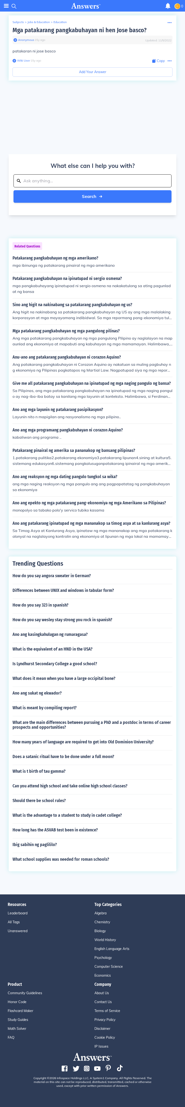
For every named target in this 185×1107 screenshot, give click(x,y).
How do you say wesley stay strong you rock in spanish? (62, 619)
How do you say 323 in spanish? (40, 605)
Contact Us (103, 1002)
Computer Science (108, 966)
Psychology (103, 957)
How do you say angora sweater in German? (52, 575)
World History (105, 940)
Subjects (18, 22)
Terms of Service (107, 1011)
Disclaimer (102, 1028)
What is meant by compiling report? (45, 707)
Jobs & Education (38, 22)
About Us (101, 993)
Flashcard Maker (20, 1011)
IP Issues (101, 1046)
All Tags (14, 922)
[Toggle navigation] (6, 6)
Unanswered (17, 931)
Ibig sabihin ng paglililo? (35, 844)
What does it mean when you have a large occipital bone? (64, 678)
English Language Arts (111, 949)
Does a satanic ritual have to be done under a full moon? (63, 756)
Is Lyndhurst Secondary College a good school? (55, 663)
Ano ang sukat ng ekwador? (37, 693)
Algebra (100, 913)
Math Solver (17, 1028)
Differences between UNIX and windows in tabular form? (63, 590)
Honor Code (17, 1002)
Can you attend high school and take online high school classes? (70, 786)
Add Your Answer (92, 72)
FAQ (11, 1037)
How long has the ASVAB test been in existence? (55, 830)
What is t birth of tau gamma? (39, 771)
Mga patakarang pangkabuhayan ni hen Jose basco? (79, 30)
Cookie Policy (104, 1037)
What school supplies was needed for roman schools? (61, 859)
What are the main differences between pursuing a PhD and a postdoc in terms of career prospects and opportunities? (92, 725)
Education (60, 22)
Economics (102, 975)
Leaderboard (17, 913)
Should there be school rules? (39, 800)
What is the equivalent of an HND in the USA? (52, 649)
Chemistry (102, 922)
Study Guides (18, 1020)
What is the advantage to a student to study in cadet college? (67, 815)
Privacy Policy (104, 1020)
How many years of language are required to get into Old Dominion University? (83, 742)
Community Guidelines (25, 993)
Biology (100, 931)
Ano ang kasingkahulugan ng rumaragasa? (50, 634)
